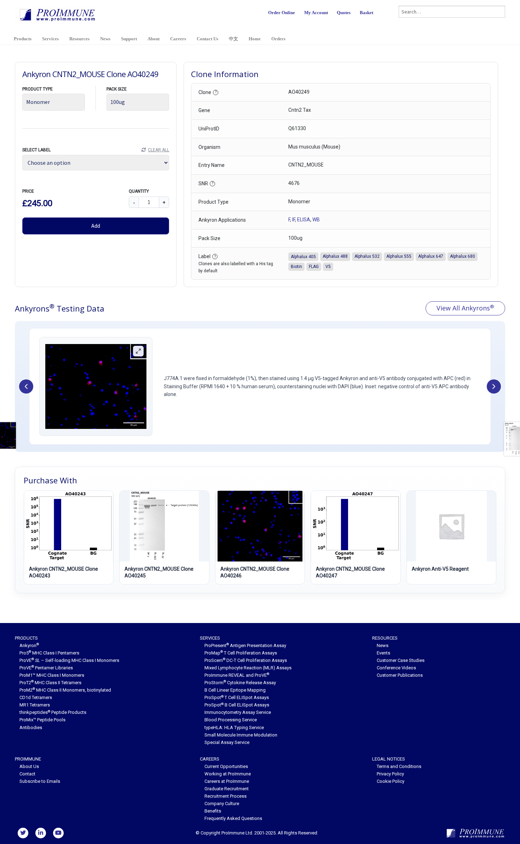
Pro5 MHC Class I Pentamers (49, 653)
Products (22, 38)
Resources (79, 38)
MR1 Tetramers (34, 705)
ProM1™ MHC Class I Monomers (51, 675)
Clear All (158, 149)
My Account (316, 12)
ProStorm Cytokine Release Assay (240, 682)
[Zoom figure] (138, 351)
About (154, 38)
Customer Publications (400, 675)
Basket (366, 12)
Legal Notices (388, 759)
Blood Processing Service (230, 719)
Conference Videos (396, 667)
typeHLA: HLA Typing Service (234, 727)
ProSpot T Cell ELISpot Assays (236, 697)
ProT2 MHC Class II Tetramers (50, 682)
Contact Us (207, 38)
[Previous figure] (26, 386)
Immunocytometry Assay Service (237, 712)
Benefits (212, 811)
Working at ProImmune (227, 773)
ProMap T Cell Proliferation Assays (240, 653)
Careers (178, 38)
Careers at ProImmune (226, 781)
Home (255, 38)
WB (316, 219)
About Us (29, 766)
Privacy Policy (390, 773)
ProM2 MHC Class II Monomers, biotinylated (65, 690)
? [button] (215, 92)
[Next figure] (494, 386)
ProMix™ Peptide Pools (42, 719)
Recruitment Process (225, 796)
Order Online (281, 12)
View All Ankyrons (465, 308)
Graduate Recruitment (226, 788)
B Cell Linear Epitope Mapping (235, 690)
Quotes (344, 12)
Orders (278, 38)
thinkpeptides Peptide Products (52, 712)
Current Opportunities (226, 766)
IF (293, 219)
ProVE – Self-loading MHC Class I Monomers (69, 660)
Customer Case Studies (400, 660)
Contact (27, 773)
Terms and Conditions (399, 766)
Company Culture (221, 803)
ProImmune (28, 759)
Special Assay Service (226, 742)
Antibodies (30, 727)
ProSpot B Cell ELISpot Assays (236, 705)
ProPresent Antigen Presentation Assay (245, 645)
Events (383, 653)
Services (50, 38)
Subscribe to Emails (39, 781)
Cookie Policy (390, 781)
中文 (233, 38)
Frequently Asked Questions (233, 818)
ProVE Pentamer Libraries (46, 667)
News (105, 38)
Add (95, 225)
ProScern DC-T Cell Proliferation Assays (245, 660)
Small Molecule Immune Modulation (240, 735)
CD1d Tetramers (35, 697)
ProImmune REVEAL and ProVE (236, 675)
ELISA (303, 219)
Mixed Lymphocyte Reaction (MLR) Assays (247, 667)
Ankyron (29, 645)
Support (129, 38)
